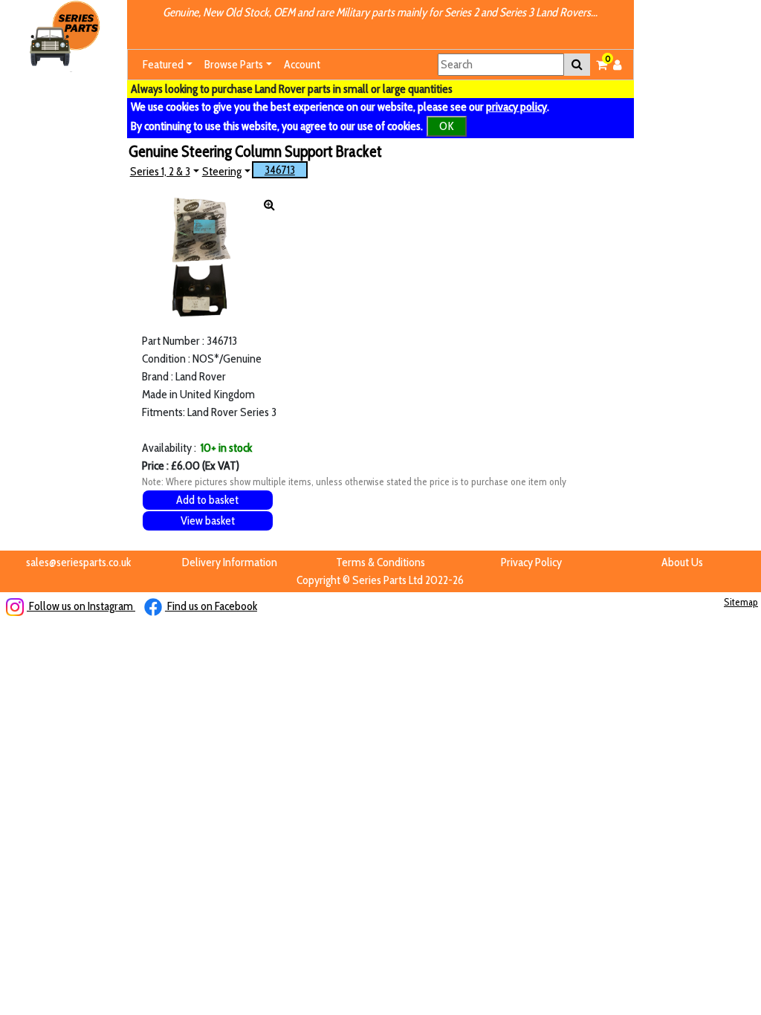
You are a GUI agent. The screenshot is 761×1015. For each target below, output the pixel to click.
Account (302, 64)
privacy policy (516, 107)
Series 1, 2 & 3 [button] (160, 171)
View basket (208, 520)
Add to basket (207, 500)
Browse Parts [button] (233, 64)
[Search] (577, 64)
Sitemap (741, 602)
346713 (280, 170)
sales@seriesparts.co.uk (78, 562)
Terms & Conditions (380, 562)
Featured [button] (163, 64)
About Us (682, 562)
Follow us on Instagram (81, 606)
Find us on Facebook (211, 606)
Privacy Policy (531, 562)
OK (446, 126)
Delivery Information (229, 562)
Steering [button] (222, 171)
